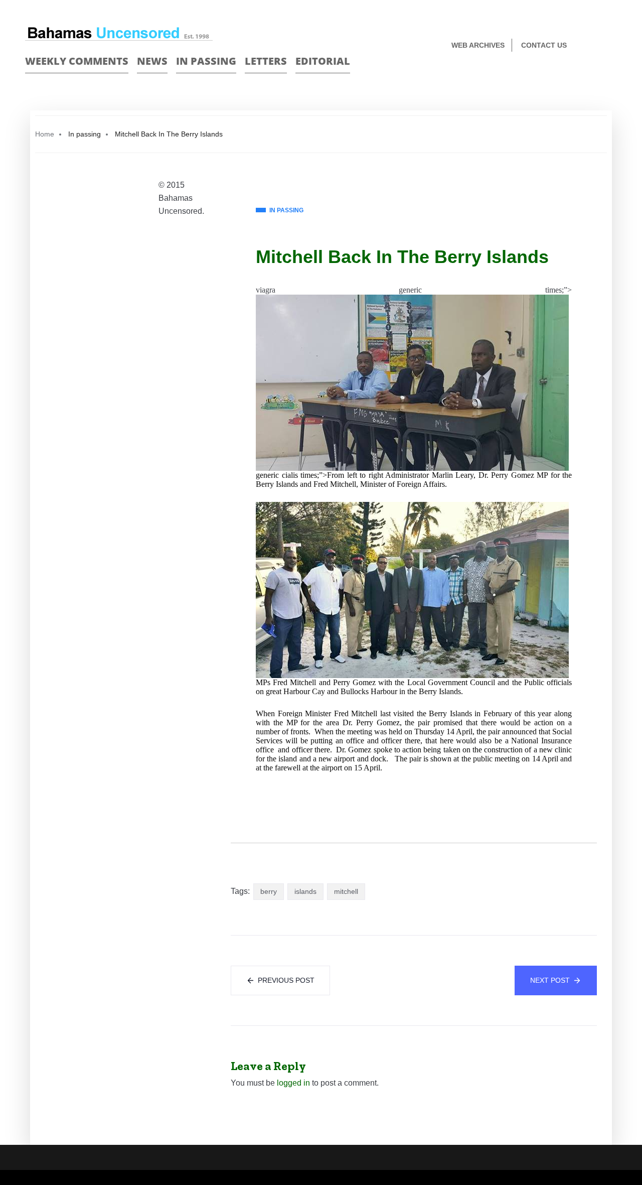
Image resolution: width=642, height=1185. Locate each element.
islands (305, 891)
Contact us (544, 45)
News (152, 61)
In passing (206, 61)
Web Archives (478, 45)
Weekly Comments (76, 61)
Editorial (322, 61)
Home (44, 134)
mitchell (346, 891)
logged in (293, 1083)
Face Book (595, 46)
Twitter (612, 46)
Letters (266, 61)
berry (268, 891)
